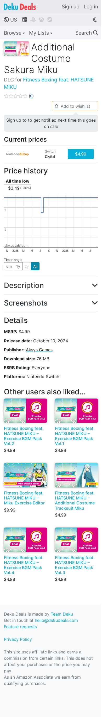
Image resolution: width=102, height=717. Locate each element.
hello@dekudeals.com (56, 620)
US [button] (10, 20)
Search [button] (86, 33)
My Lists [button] (39, 33)
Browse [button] (13, 33)
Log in (91, 6)
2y (27, 266)
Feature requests (20, 626)
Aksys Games (39, 349)
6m (9, 266)
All (35, 266)
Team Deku (62, 614)
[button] (19, 96)
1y (18, 266)
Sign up (71, 6)
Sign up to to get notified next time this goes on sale (51, 123)
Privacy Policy (18, 639)
